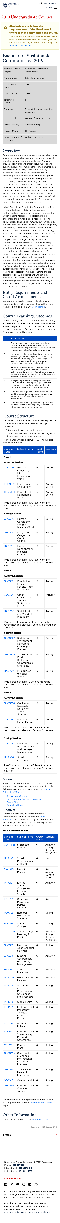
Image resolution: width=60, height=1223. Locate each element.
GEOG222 (9, 638)
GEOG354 (9, 1085)
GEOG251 (9, 956)
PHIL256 (8, 1007)
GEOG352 (9, 1069)
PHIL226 (9, 1001)
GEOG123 (9, 532)
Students (49, 3)
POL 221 (8, 1023)
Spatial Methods (15, 805)
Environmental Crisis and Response (24, 799)
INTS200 (9, 977)
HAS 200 (9, 611)
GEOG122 (9, 518)
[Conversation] (36, 1184)
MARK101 (9, 869)
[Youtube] (18, 1184)
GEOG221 (9, 581)
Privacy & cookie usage (15, 1212)
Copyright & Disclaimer (39, 1212)
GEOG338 (9, 719)
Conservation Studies (17, 796)
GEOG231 (9, 945)
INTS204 (9, 985)
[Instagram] (23, 1184)
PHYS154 (9, 882)
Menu (49, 7)
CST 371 (8, 1045)
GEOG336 (9, 703)
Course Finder (38, 307)
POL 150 (8, 899)
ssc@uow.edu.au (40, 1119)
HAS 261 (8, 969)
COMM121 (9, 844)
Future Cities (13, 802)
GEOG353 (9, 1080)
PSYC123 (8, 912)
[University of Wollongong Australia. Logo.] (11, 5)
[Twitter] (11, 1184)
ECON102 (9, 484)
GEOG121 (9, 467)
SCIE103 (8, 923)
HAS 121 (8, 546)
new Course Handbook (20, 45)
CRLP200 (9, 931)
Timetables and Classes (40, 1102)
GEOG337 (9, 743)
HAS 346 (9, 757)
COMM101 (9, 492)
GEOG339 (9, 1053)
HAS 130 (8, 858)
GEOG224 (9, 654)
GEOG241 (9, 594)
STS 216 (8, 1031)
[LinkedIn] (30, 1184)
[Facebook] (5, 1184)
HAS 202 (9, 670)
